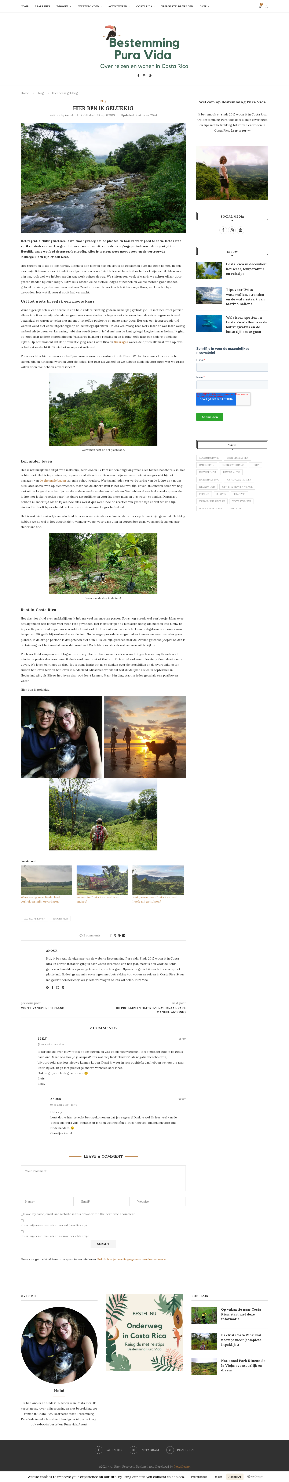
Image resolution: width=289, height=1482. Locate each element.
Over (203, 6)
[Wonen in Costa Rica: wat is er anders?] (102, 880)
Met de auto (231, 472)
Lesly (42, 1038)
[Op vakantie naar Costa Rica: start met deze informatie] (204, 1315)
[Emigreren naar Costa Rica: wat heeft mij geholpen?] (158, 880)
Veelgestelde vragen (177, 6)
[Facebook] (138, 75)
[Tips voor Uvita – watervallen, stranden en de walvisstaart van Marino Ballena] (209, 295)
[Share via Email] (123, 935)
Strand (204, 494)
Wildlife (236, 508)
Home (25, 6)
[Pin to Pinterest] (119, 935)
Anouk (69, 115)
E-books (62, 6)
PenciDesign (182, 1466)
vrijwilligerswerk (212, 501)
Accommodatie (209, 457)
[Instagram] (144, 75)
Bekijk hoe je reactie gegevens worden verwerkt (132, 1259)
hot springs (207, 472)
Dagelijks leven (34, 918)
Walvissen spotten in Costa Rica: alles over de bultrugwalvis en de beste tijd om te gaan (246, 324)
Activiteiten (117, 6)
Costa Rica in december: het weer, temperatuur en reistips (246, 269)
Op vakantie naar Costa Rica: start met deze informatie (241, 1314)
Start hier (42, 6)
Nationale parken (239, 479)
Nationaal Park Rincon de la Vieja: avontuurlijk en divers (243, 1365)
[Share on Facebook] (111, 935)
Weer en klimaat (210, 508)
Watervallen (241, 501)
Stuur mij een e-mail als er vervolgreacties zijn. (54, 1225)
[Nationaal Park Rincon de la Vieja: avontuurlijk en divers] (204, 1366)
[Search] (266, 6)
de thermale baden (53, 480)
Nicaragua (121, 342)
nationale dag (209, 479)
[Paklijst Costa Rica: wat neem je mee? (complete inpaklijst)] (204, 1341)
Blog (41, 93)
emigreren (60, 918)
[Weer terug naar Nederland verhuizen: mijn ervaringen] (46, 880)
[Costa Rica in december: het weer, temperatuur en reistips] (209, 270)
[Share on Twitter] (114, 935)
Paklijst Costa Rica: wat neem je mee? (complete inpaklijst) (241, 1340)
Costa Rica (144, 6)
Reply (182, 1039)
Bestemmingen (88, 6)
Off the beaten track (237, 486)
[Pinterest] (150, 75)
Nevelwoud (207, 486)
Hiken (256, 465)
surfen (221, 494)
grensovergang (233, 465)
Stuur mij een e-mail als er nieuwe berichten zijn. (55, 1236)
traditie (239, 494)
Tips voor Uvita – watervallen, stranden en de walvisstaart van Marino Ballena (245, 297)
